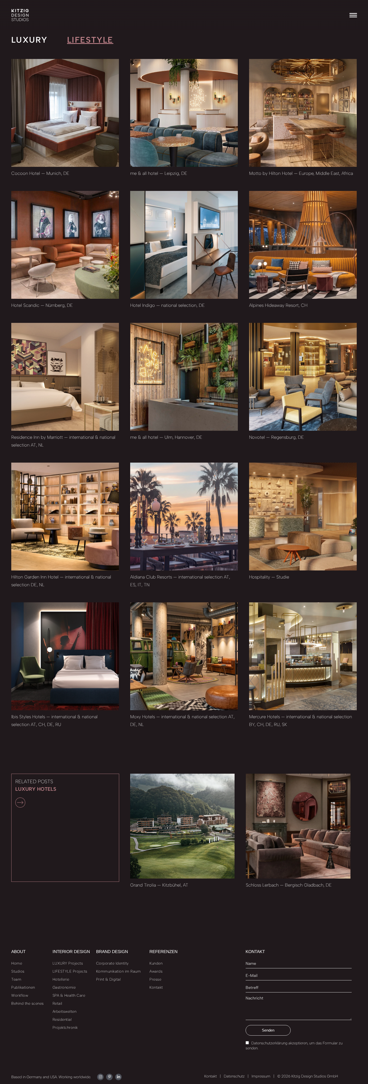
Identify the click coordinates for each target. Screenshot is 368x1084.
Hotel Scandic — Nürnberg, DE (42, 305)
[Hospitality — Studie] (303, 516)
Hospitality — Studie (269, 577)
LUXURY (29, 40)
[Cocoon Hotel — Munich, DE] (65, 113)
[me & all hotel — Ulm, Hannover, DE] (184, 377)
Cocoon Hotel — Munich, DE (40, 173)
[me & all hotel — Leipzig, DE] (184, 113)
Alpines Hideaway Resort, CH (278, 305)
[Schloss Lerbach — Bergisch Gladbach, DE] (298, 826)
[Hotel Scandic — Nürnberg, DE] (65, 245)
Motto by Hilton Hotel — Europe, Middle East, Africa (301, 173)
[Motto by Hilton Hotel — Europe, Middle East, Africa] (303, 113)
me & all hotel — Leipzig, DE (158, 173)
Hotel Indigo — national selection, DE (167, 305)
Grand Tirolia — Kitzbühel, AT (159, 885)
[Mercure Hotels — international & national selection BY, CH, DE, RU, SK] (303, 656)
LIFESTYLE (90, 40)
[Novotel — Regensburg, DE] (303, 377)
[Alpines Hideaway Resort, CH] (303, 245)
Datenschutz (234, 1076)
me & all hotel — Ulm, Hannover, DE (166, 437)
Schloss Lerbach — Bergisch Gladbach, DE (289, 885)
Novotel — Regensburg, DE (276, 437)
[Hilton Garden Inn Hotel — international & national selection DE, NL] (65, 516)
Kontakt (210, 1076)
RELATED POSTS (35, 785)
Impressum (261, 1076)
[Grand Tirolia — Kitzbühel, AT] (182, 826)
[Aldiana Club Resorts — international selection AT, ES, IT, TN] (184, 516)
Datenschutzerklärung (269, 1043)
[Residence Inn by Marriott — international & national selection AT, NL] (65, 377)
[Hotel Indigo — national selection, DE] (184, 245)
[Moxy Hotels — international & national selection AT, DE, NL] (184, 656)
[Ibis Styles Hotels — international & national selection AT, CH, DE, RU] (65, 656)
